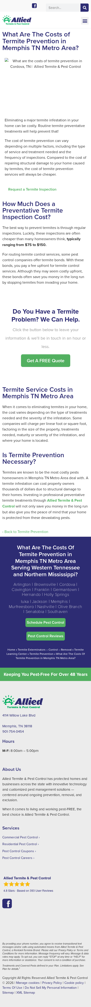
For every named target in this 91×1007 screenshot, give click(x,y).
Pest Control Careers (17, 857)
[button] (85, 21)
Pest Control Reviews (45, 636)
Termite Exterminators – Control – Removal (45, 650)
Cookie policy (74, 982)
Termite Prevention (41, 654)
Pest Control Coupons (18, 851)
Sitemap (8, 992)
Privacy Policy (52, 982)
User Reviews (41, 890)
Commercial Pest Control (20, 837)
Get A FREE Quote (45, 360)
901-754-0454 (13, 731)
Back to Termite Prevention (26, 531)
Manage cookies (28, 982)
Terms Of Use (12, 987)
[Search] (84, 8)
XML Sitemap (25, 992)
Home (11, 650)
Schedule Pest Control (45, 622)
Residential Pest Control (19, 844)
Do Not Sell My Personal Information (51, 987)
